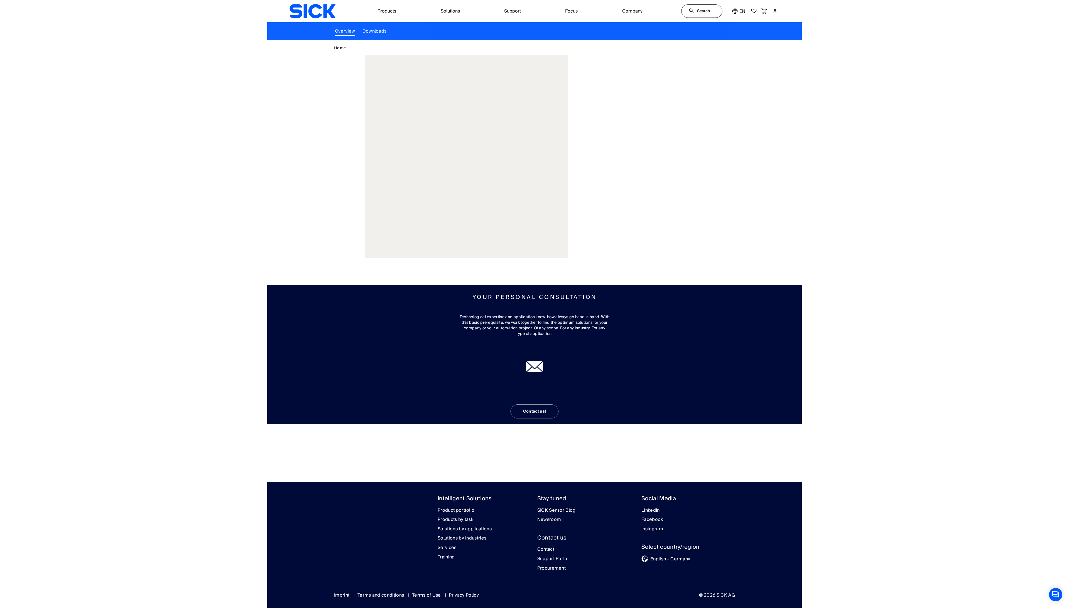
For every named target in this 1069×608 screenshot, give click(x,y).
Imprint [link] (342, 595)
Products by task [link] (455, 519)
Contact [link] (545, 549)
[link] (312, 11)
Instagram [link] (652, 529)
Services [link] (447, 547)
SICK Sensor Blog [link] (556, 510)
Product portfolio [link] (456, 510)
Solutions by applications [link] (465, 529)
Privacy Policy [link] (464, 595)
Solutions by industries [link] (462, 538)
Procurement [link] (551, 568)
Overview (345, 31)
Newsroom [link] (549, 519)
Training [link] (446, 557)
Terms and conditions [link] (381, 595)
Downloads (374, 31)
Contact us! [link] (534, 411)
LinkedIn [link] (650, 510)
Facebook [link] (652, 519)
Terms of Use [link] (427, 595)
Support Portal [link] (552, 559)
